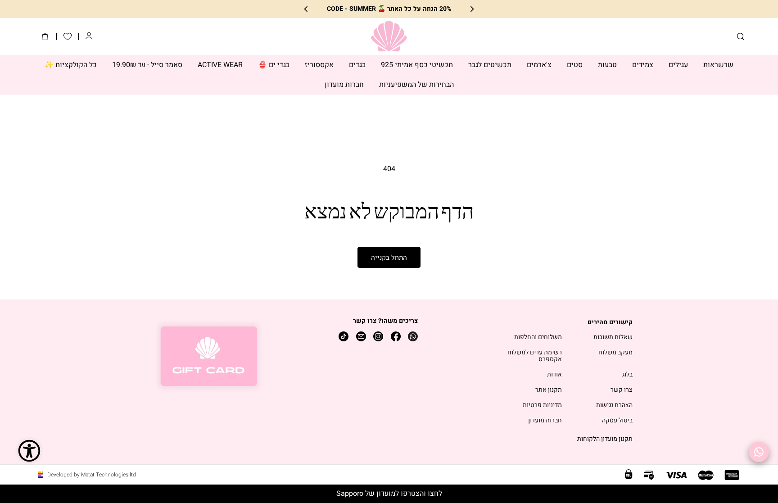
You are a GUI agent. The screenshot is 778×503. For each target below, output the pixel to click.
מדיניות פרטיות (542, 405)
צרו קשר (622, 390)
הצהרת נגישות (614, 405)
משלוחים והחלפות (538, 337)
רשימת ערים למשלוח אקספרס (534, 356)
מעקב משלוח (615, 353)
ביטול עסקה (617, 421)
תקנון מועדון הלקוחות (605, 439)
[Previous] (472, 9)
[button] (740, 36)
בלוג (627, 375)
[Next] (306, 9)
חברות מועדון (545, 421)
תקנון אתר (548, 390)
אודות (554, 375)
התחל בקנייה (389, 258)
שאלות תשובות (613, 337)
